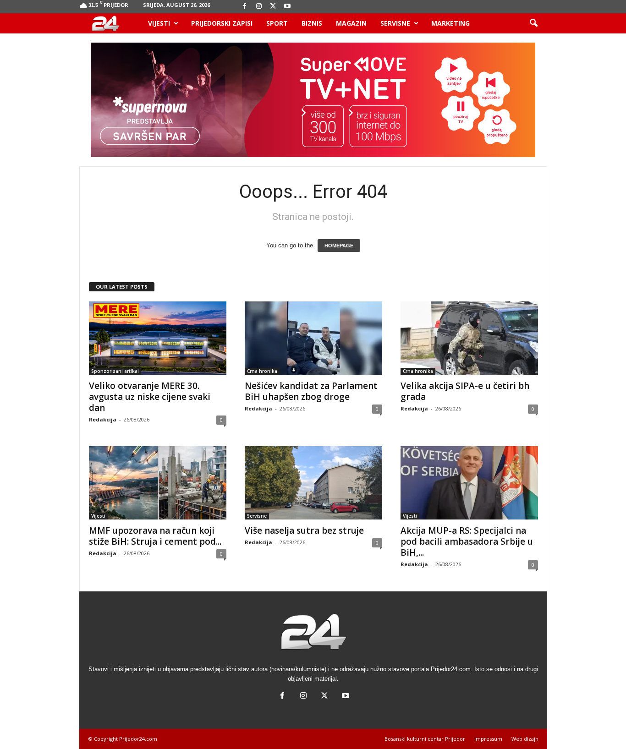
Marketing (450, 23)
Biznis (312, 23)
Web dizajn (524, 738)
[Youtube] (287, 6)
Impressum (488, 738)
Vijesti (159, 23)
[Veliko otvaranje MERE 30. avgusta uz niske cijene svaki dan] (157, 338)
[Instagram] (258, 6)
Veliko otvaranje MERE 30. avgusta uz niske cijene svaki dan (149, 397)
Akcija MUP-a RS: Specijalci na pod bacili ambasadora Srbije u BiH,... (467, 541)
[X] (273, 6)
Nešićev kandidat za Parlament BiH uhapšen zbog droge (311, 391)
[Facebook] (244, 6)
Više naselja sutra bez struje (304, 530)
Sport (277, 23)
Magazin (351, 23)
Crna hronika (262, 371)
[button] (533, 23)
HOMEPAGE (338, 245)
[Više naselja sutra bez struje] (313, 482)
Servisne (395, 23)
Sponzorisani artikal (115, 371)
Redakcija (102, 419)
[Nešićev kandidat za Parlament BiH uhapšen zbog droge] (313, 338)
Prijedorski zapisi (222, 23)
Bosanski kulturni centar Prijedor (424, 738)
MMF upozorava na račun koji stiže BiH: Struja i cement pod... (155, 536)
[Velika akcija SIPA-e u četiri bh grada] (469, 338)
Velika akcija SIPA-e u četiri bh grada (465, 391)
